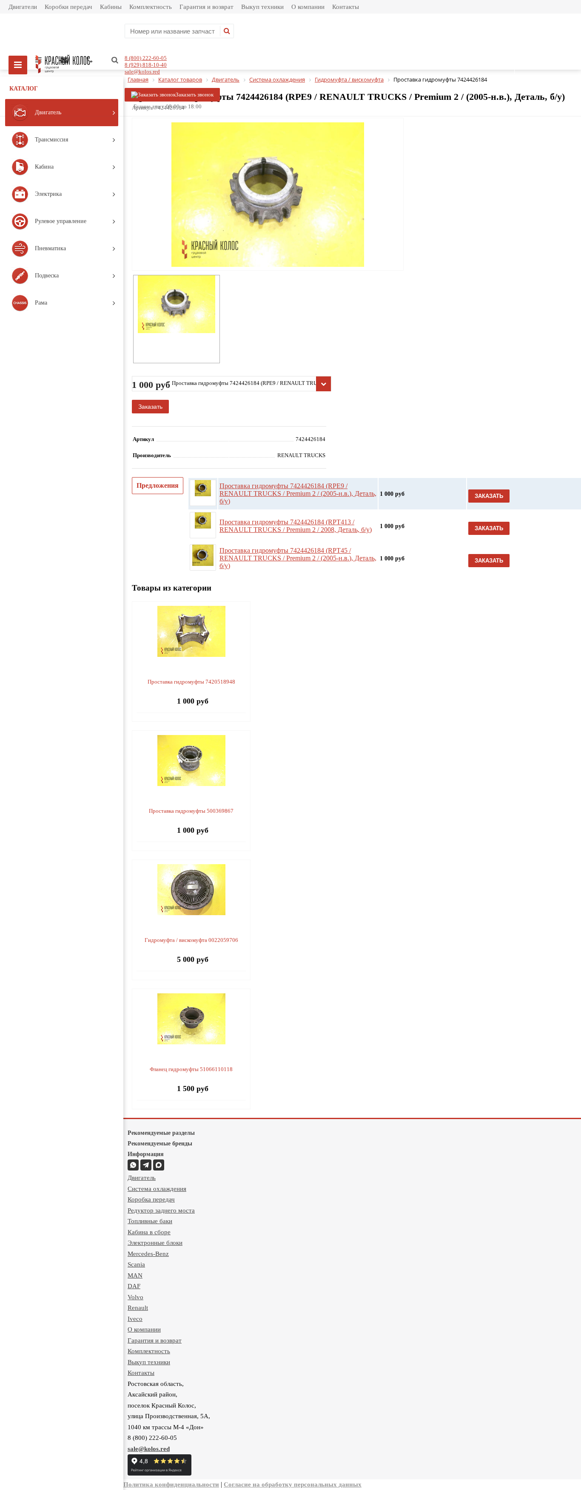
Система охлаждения (157, 1188)
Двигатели (23, 6)
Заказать (150, 406)
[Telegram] (145, 1165)
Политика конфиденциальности (171, 1484)
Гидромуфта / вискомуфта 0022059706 (191, 940)
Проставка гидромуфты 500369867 (191, 811)
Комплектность (150, 6)
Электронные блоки (155, 1242)
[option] (267, 229)
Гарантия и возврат (206, 6)
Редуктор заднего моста (161, 1210)
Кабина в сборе (149, 1232)
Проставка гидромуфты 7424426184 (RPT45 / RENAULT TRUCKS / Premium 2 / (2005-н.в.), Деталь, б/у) (297, 558)
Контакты (345, 6)
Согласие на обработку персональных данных (293, 1484)
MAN (135, 1275)
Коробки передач (68, 6)
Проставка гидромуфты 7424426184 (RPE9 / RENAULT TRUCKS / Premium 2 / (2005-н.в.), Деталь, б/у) (297, 493)
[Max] (158, 1165)
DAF (134, 1286)
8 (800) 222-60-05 (146, 58)
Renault (138, 1307)
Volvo (135, 1297)
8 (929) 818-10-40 (146, 65)
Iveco (135, 1318)
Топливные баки (150, 1221)
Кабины (111, 6)
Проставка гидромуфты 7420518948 (191, 682)
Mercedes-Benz (148, 1253)
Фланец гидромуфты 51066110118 (191, 1069)
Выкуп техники (262, 6)
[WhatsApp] (133, 1165)
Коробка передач (151, 1199)
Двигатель (142, 1177)
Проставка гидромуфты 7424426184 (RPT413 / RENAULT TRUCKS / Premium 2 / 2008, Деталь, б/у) (295, 525)
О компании (308, 6)
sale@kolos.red (142, 71)
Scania (136, 1264)
